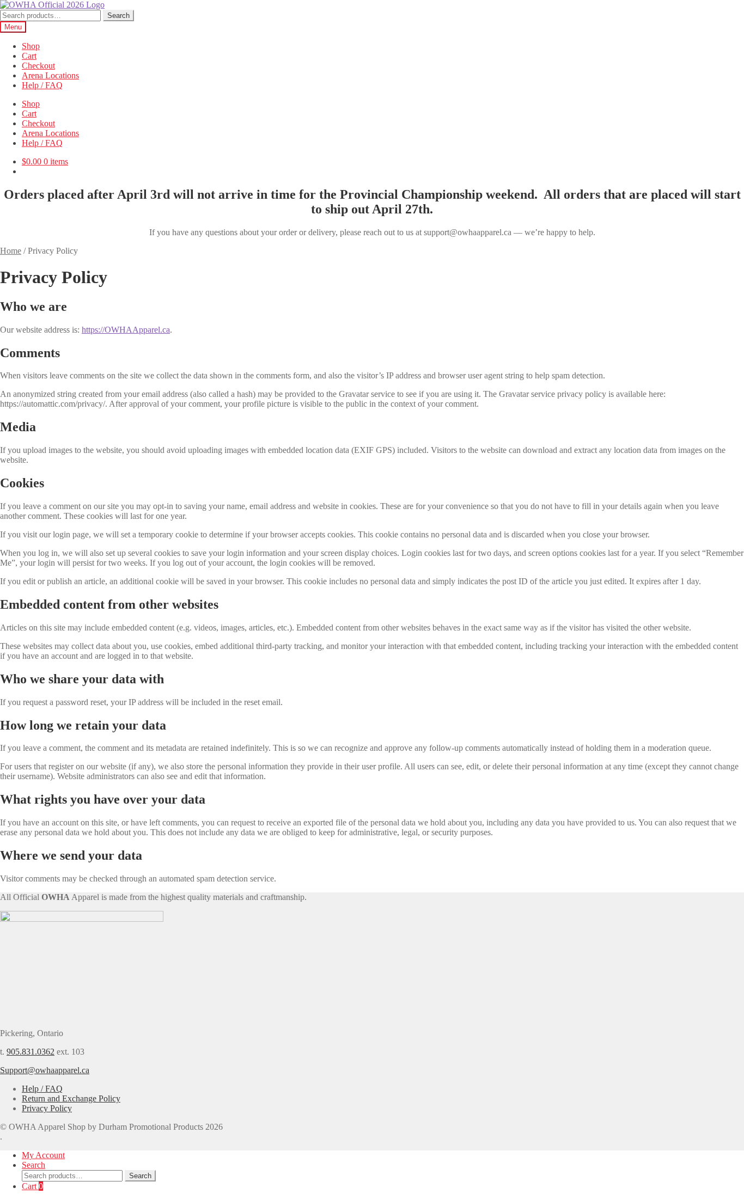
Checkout (38, 65)
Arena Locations (50, 75)
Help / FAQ (42, 85)
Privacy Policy (47, 1108)
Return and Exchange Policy (71, 1098)
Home (10, 250)
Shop (31, 46)
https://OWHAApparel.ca (126, 329)
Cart (29, 55)
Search (118, 15)
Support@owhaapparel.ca (44, 1070)
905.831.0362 (30, 1051)
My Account (43, 1155)
